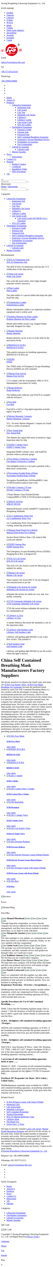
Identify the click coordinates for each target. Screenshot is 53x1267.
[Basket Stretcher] (15, 331)
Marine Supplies (19, 152)
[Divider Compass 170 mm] (19, 487)
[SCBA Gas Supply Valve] (18, 828)
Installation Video (19, 169)
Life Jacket (22, 110)
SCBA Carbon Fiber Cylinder (18, 794)
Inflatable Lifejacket (15, 1109)
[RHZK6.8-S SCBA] (16, 345)
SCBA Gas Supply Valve (15, 684)
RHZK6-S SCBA (13, 768)
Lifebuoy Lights (24, 120)
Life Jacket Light (24, 122)
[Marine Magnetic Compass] (19, 416)
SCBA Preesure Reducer (16, 847)
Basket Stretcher (14, 333)
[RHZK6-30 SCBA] (16, 749)
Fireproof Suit (23, 134)
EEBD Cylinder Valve (16, 447)
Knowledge (17, 157)
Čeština (10, 28)
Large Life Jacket (33, 1129)
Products (10, 102)
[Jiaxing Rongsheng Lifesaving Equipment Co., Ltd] (11, 55)
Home (9, 97)
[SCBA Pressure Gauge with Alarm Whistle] (26, 868)
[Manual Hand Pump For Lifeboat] (22, 530)
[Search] (2, 179)
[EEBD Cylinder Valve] (17, 445)
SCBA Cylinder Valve (15, 820)
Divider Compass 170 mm (18, 490)
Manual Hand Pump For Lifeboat (21, 532)
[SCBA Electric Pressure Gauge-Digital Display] (28, 855)
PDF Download (19, 171)
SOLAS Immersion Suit (17, 262)
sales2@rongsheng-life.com (13, 62)
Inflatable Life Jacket (26, 115)
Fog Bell (10, 404)
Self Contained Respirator (18, 1112)
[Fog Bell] (11, 402)
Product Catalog (19, 164)
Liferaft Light (23, 149)
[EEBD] (11, 359)
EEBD (9, 362)
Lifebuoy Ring (13, 1119)
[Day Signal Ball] (14, 430)
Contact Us (11, 159)
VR (8, 174)
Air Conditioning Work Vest (19, 518)
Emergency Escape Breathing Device (33, 139)
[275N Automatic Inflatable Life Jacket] (24, 601)
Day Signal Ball (13, 433)
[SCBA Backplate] (15, 802)
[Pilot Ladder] (13, 288)
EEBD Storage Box (15, 547)
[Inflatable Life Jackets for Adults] (22, 587)
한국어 (10, 22)
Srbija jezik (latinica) (15, 30)
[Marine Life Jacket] (16, 573)
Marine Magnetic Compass (18, 419)
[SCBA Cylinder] (14, 775)
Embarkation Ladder (15, 305)
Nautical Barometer (15, 1114)
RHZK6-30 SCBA (13, 755)
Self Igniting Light (14, 646)
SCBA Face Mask (35, 684)
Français (10, 15)
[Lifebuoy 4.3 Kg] (15, 615)
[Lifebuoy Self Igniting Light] (20, 630)
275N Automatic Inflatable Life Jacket (23, 604)
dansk (9, 25)
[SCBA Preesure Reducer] (18, 841)
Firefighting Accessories (27, 142)
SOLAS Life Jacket (15, 561)
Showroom (13, 186)
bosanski (10, 38)
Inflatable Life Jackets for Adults (20, 589)
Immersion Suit (23, 107)
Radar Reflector (13, 390)
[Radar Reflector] (14, 388)
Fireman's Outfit (24, 130)
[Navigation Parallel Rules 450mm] (22, 473)
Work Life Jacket (14, 276)
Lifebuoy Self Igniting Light (19, 632)
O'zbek (10, 20)
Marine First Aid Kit (15, 376)
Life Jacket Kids (14, 1107)
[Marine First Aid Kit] (16, 373)
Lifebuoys (21, 117)
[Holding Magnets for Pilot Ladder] (22, 316)
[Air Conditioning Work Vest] (20, 516)
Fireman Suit (22, 132)
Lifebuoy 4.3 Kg (14, 618)
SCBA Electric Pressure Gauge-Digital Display (24, 860)
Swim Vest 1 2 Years (15, 1124)
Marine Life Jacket (15, 575)
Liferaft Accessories (20, 147)
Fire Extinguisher (24, 144)
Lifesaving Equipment (21, 105)
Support (10, 162)
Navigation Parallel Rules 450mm (21, 475)
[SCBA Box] (13, 881)
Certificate (16, 166)
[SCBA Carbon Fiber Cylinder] (20, 789)
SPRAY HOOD (14, 504)
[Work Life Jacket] (15, 274)
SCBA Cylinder (12, 781)
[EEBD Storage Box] (16, 544)
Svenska (10, 35)
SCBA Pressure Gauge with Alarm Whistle (23, 873)
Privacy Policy (33, 1237)
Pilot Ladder (12, 290)
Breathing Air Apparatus (11, 687)
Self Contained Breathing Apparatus (32, 137)
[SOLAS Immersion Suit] (18, 260)
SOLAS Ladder (24, 125)
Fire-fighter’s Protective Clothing (21, 461)
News (9, 154)
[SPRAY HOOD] (15, 501)
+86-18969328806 (9, 81)
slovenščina (11, 33)
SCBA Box (11, 886)
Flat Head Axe (13, 1122)
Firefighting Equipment (22, 127)
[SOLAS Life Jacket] (16, 558)
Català (9, 40)
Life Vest (21, 112)
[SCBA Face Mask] (15, 736)
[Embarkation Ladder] (16, 302)
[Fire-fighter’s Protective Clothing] (22, 459)
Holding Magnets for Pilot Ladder (21, 319)
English (10, 12)
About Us (11, 100)
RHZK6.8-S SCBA (15, 347)
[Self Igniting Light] (15, 644)
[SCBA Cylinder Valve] (17, 815)
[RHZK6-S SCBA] (15, 762)
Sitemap (10, 1203)
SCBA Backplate (13, 807)
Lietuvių (10, 17)
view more (11, 747)
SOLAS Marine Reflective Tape (20, 1117)
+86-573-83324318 (9, 71)
